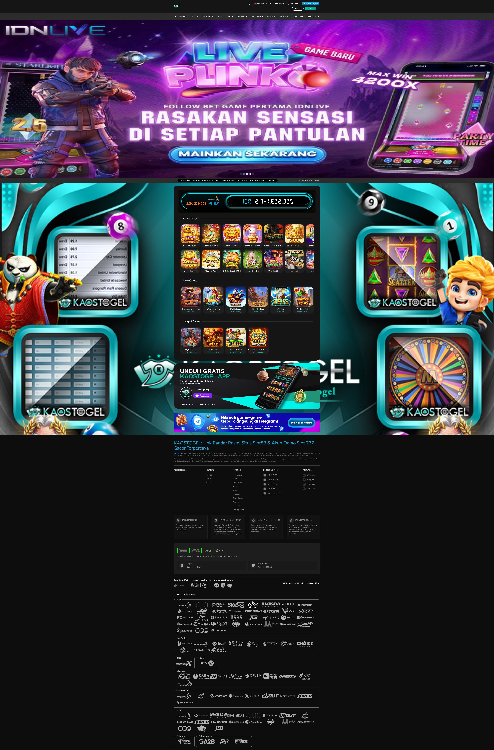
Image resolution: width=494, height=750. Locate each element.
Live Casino (206, 16)
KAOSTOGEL (178, 453)
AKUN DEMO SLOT (275, 493)
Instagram (311, 484)
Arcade (270, 16)
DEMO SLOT (272, 484)
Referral (209, 483)
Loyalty (208, 479)
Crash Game (256, 16)
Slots (193, 16)
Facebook (311, 489)
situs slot (272, 453)
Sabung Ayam (297, 16)
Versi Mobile (294, 4)
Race (219, 16)
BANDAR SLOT (273, 480)
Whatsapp (311, 475)
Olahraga (241, 16)
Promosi (312, 16)
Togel (229, 16)
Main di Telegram (312, 4)
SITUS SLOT (272, 475)
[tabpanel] (247, 99)
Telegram (310, 480)
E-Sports (282, 16)
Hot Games (183, 16)
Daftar (311, 8)
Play (213, 203)
